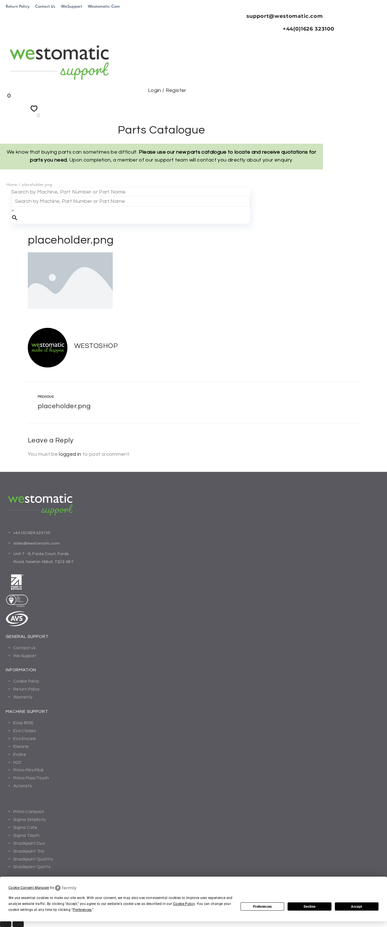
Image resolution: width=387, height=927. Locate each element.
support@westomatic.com (284, 16)
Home (11, 185)
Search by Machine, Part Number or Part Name (68, 192)
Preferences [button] (82, 910)
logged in (70, 454)
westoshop (96, 345)
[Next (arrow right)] (18, 924)
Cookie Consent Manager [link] (28, 888)
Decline (309, 907)
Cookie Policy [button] (184, 904)
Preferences (262, 907)
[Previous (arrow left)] (5, 924)
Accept (356, 907)
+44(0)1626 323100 (308, 29)
